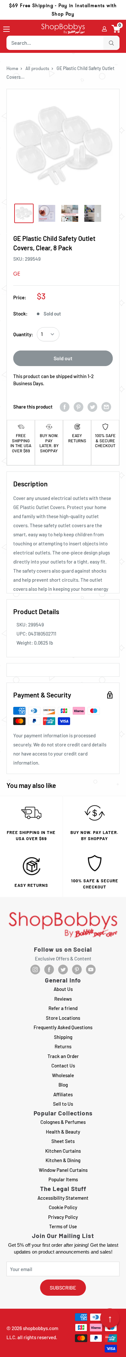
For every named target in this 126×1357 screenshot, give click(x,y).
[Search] (111, 43)
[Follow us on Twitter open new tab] (63, 969)
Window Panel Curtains (63, 1170)
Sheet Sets (63, 1141)
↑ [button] (110, 1318)
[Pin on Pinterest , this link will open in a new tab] (78, 407)
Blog (63, 1085)
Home (12, 68)
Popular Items (63, 1179)
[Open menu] (6, 29)
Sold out (63, 358)
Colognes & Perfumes (63, 1122)
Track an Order (63, 1056)
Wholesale (63, 1075)
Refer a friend (63, 1008)
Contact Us (63, 1065)
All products (37, 68)
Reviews (63, 999)
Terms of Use (63, 1226)
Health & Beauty (63, 1132)
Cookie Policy (63, 1207)
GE (16, 274)
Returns (63, 1046)
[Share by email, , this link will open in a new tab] (106, 407)
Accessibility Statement (63, 1198)
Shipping (63, 1037)
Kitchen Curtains (63, 1151)
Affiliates (63, 1094)
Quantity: (23, 334)
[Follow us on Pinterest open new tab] (77, 969)
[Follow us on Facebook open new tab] (49, 969)
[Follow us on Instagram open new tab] (35, 969)
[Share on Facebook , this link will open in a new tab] (64, 407)
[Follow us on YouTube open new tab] (91, 969)
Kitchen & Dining (63, 1160)
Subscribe (63, 1287)
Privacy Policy (63, 1217)
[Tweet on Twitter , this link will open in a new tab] (92, 407)
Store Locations (63, 1018)
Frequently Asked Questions (63, 1027)
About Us (63, 989)
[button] (116, 29)
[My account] (104, 28)
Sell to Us (63, 1104)
